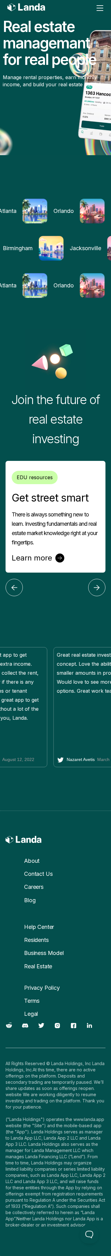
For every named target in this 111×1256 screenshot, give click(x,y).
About (31, 861)
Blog (29, 900)
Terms (31, 1000)
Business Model (44, 953)
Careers (33, 887)
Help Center (39, 927)
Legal (31, 1014)
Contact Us (38, 874)
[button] (14, 587)
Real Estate (38, 966)
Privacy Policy (42, 987)
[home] (19, 8)
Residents (36, 940)
